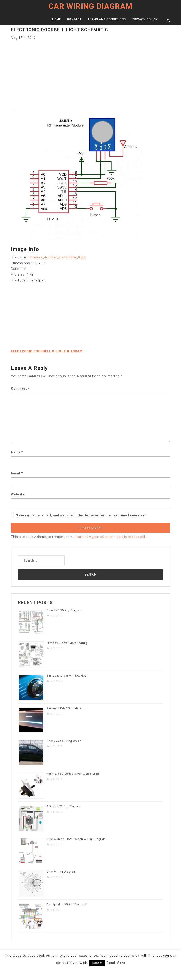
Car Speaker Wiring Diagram (66, 904)
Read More (115, 963)
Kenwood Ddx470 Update (64, 708)
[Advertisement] (90, 71)
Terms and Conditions (107, 19)
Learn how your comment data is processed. (110, 537)
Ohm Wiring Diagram (61, 871)
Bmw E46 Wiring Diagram (64, 610)
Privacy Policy (145, 19)
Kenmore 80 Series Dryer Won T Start (73, 773)
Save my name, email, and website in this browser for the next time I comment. (81, 515)
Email (17, 473)
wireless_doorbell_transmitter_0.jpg (57, 257)
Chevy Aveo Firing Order (64, 741)
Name (17, 452)
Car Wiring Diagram (90, 6)
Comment (20, 388)
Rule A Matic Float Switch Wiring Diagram (76, 839)
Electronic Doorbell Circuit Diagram (47, 351)
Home (56, 19)
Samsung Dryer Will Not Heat (67, 675)
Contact (74, 19)
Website (17, 494)
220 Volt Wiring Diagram (64, 806)
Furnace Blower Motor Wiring (67, 643)
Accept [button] (97, 963)
